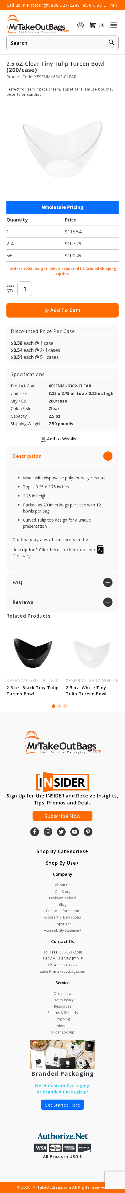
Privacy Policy (62, 999)
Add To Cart (65, 310)
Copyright (62, 923)
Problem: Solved (62, 898)
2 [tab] (59, 706)
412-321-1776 (65, 964)
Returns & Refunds (62, 1012)
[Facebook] (35, 832)
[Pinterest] (88, 832)
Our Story (62, 891)
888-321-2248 (65, 5)
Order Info (62, 993)
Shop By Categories (61, 851)
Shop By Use (61, 863)
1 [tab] (53, 706)
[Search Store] (111, 43)
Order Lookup (62, 1032)
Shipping (63, 1019)
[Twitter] (61, 832)
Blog (62, 904)
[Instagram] (48, 832)
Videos (62, 1025)
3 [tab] (65, 706)
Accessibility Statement (62, 930)
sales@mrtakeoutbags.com (62, 971)
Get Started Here (62, 1105)
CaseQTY (10, 288)
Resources (62, 1006)
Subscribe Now (62, 816)
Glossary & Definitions (62, 917)
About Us (62, 884)
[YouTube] (75, 832)
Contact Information (62, 910)
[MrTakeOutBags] (37, 24)
